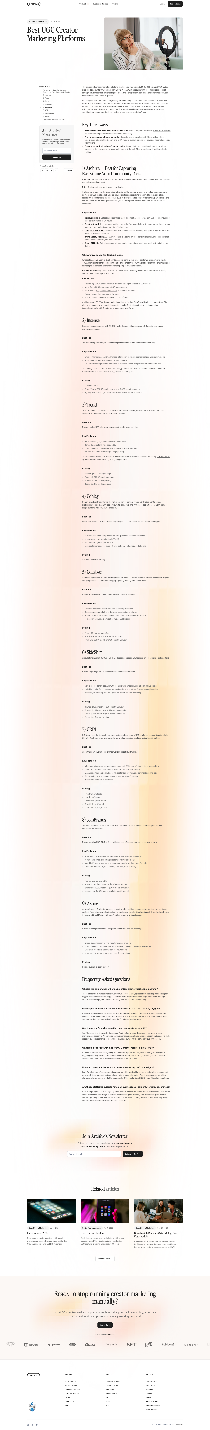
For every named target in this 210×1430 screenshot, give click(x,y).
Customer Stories (100, 4)
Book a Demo (175, 4)
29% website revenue (104, 283)
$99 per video (151, 137)
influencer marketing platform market (108, 87)
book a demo (108, 187)
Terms (165, 1425)
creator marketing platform (104, 192)
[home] (33, 4)
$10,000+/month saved (106, 290)
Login (162, 4)
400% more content (162, 130)
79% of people (132, 90)
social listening (156, 109)
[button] (84, 4)
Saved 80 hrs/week (99, 287)
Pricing (115, 4)
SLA (151, 1425)
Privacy (158, 1425)
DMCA (172, 1425)
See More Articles (105, 1259)
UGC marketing (163, 456)
